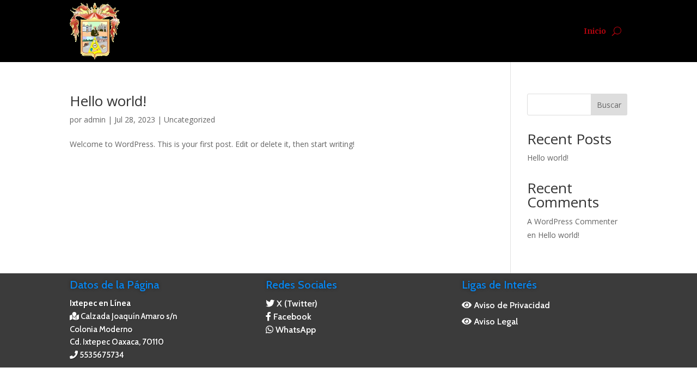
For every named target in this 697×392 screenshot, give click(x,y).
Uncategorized (189, 119)
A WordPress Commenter (572, 221)
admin (95, 119)
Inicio (595, 31)
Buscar (609, 105)
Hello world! (108, 101)
